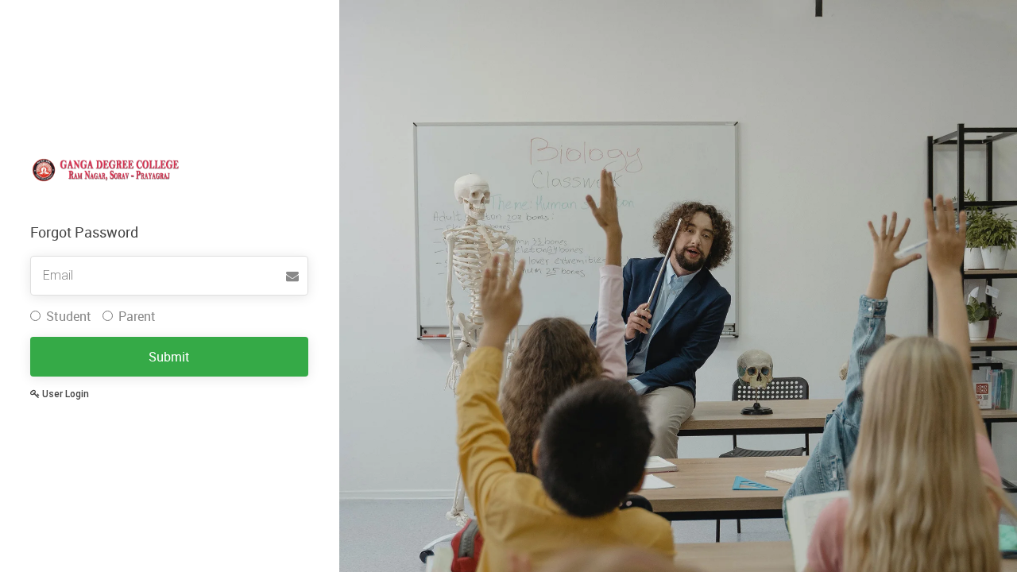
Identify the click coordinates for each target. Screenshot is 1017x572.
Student (68, 316)
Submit (169, 356)
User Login (64, 394)
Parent (137, 316)
